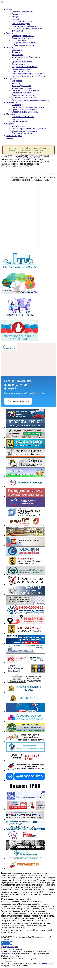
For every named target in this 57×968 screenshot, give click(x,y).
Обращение (6, 954)
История (15, 16)
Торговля (16, 59)
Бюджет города (18, 64)
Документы (11, 102)
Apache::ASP (46, 963)
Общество (11, 78)
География (16, 19)
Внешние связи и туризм (23, 95)
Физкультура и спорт (21, 85)
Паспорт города (19, 14)
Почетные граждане (21, 24)
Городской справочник (22, 12)
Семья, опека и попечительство (26, 90)
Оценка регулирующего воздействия (28, 76)
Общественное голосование (24, 131)
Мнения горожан (19, 126)
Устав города (17, 105)
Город (9, 9)
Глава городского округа (23, 35)
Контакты (10, 114)
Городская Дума (19, 40)
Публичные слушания (22, 133)
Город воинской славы (22, 21)
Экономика (11, 47)
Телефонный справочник (23, 116)
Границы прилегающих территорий (28, 74)
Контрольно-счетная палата (24, 43)
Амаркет (10, 138)
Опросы (10, 124)
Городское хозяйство (21, 69)
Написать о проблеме (18, 401)
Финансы (16, 52)
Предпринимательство (22, 62)
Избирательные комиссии (23, 45)
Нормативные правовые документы (28, 107)
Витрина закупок (14, 135)
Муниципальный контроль (24, 97)
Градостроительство (21, 71)
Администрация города (22, 38)
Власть (9, 33)
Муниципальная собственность (26, 57)
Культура (16, 83)
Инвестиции (17, 54)
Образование (17, 81)
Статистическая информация (25, 26)
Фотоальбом (17, 31)
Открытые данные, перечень (25, 112)
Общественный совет (21, 93)
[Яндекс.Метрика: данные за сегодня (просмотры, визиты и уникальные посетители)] (9, 946)
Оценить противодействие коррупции (29, 128)
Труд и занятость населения (24, 66)
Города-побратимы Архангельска (27, 28)
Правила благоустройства (23, 109)
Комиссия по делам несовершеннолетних (30, 100)
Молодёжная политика (22, 88)
